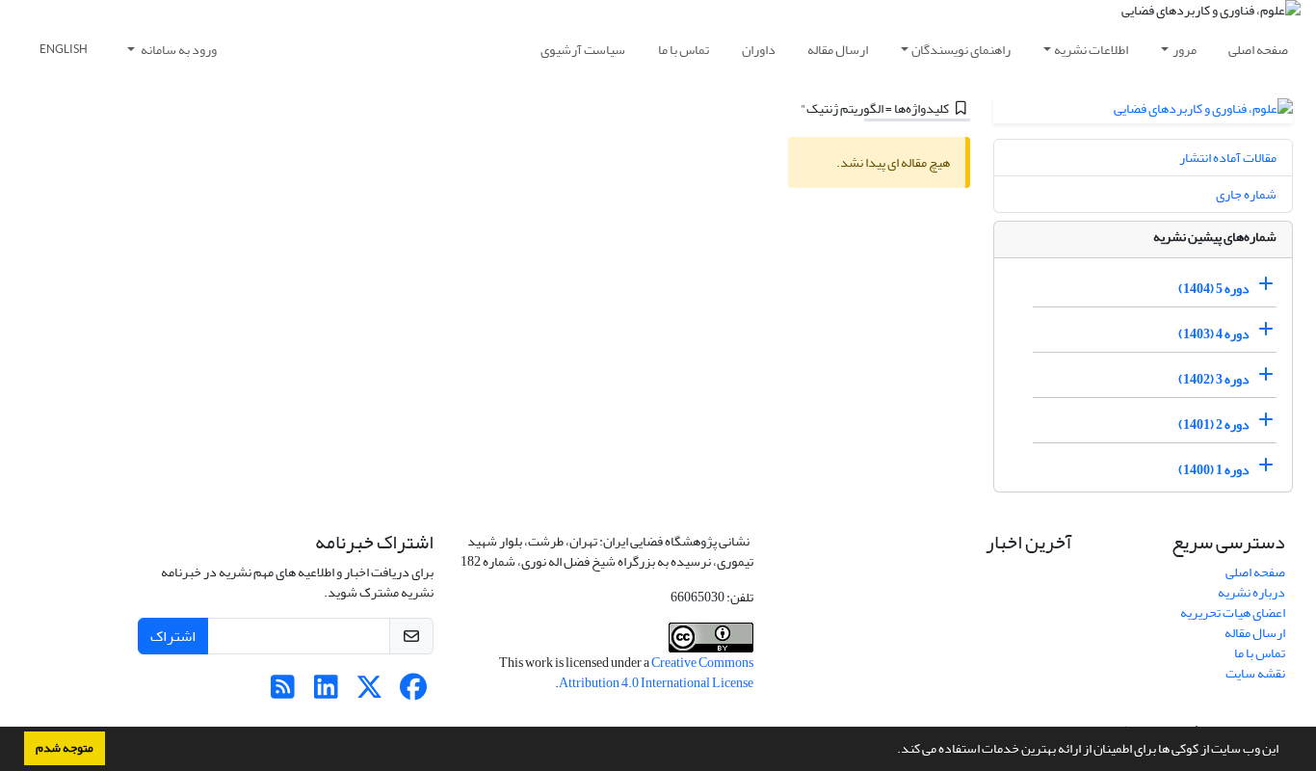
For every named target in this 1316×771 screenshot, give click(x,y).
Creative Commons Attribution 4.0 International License (656, 673)
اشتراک (173, 636)
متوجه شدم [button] (64, 747)
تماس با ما (683, 50)
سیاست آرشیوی (582, 50)
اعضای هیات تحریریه (1232, 612)
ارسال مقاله (837, 50)
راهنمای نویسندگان (961, 50)
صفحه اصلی (1258, 50)
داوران (759, 50)
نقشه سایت (1255, 673)
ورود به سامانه (178, 50)
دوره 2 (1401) (1214, 425)
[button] (892, 751)
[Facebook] (413, 692)
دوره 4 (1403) (1214, 334)
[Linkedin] (326, 692)
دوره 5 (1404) (1214, 289)
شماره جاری (1246, 194)
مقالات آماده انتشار (1228, 158)
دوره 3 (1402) (1214, 379)
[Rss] (282, 692)
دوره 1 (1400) (1214, 470)
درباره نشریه (1251, 592)
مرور (1184, 50)
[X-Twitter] (369, 692)
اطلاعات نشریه (1091, 50)
